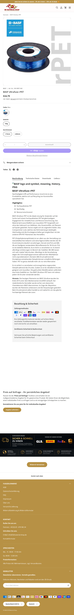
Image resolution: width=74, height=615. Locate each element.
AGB (4, 487)
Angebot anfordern (12, 410)
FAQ (4, 495)
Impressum (7, 499)
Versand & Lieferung (10, 507)
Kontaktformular (9, 539)
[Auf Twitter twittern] (10, 170)
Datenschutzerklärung (11, 491)
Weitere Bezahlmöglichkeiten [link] (37, 155)
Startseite (5, 14)
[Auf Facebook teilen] (14, 170)
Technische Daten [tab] (32, 178)
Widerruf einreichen (37, 465)
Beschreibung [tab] (17, 178)
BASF (4, 88)
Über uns (6, 503)
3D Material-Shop (12, 610)
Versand (13, 99)
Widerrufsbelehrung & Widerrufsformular (18, 510)
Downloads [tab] (46, 178)
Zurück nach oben (37, 476)
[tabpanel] (37, 239)
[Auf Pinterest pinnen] (18, 170)
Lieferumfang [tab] (59, 178)
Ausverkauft (49, 144)
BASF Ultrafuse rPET (15, 14)
